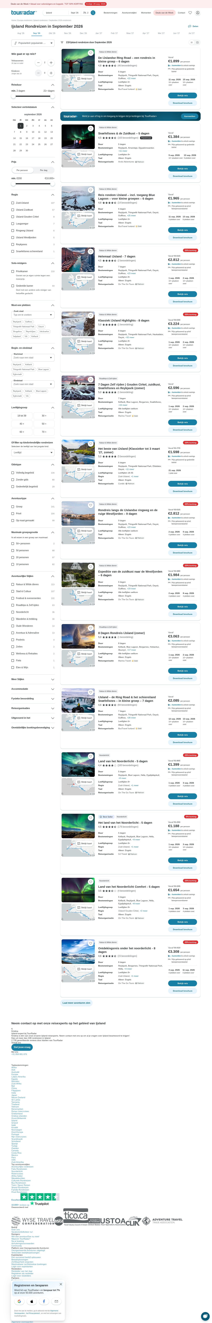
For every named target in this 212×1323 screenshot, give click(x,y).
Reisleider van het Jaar (21, 1271)
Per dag (43, 170)
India (13, 1093)
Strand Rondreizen (20, 1187)
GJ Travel (122, 854)
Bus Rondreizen (18, 1183)
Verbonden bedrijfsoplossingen (25, 1252)
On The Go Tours (126, 284)
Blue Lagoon (43, 369)
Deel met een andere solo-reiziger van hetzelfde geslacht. (33, 292)
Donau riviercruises (20, 1111)
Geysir (41, 327)
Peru (13, 1157)
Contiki (121, 483)
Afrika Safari (16, 1176)
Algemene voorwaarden (22, 1322)
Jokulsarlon (44, 331)
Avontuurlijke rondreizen (22, 1167)
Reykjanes (21, 244)
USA (13, 1160)
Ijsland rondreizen (41, 20)
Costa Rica (16, 1153)
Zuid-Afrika (16, 1083)
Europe (14, 1074)
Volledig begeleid (25, 472)
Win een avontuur (25, 1236)
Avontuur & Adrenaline (27, 633)
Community (16, 1246)
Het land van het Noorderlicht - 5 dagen (125, 822)
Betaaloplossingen (19, 1259)
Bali (13, 1086)
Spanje (14, 1143)
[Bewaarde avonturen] (190, 13)
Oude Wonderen (24, 626)
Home (13, 20)
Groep (19, 506)
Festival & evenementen (28, 598)
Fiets (18, 660)
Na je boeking (17, 1241)
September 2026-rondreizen (60, 20)
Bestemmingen (110, 13)
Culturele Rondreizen (21, 1180)
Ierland (14, 1123)
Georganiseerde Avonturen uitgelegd (28, 1250)
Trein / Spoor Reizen (20, 1185)
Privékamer (22, 271)
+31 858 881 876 (19, 1054)
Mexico (14, 1155)
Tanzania (15, 1102)
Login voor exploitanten (22, 1266)
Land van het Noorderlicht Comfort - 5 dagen (129, 886)
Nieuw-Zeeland (18, 1097)
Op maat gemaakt (25, 520)
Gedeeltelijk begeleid (27, 486)
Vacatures (22, 1232)
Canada (15, 1150)
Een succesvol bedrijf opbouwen (26, 1257)
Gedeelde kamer (24, 286)
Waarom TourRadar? (20, 1239)
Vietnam (15, 1107)
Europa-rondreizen (24, 20)
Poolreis (20, 639)
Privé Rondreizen (19, 1192)
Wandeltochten (18, 1178)
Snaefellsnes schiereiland (29, 251)
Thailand (15, 1104)
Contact (181, 13)
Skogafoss (17, 331)
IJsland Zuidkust (24, 210)
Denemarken (17, 1109)
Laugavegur (22, 223)
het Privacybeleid (33, 1313)
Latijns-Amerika (18, 1077)
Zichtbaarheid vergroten (22, 1262)
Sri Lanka (15, 1100)
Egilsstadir (17, 374)
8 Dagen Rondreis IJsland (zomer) (121, 633)
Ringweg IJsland (24, 230)
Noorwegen (16, 1130)
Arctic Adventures (126, 162)
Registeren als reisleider (22, 1273)
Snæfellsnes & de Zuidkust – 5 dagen (123, 133)
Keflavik (34, 336)
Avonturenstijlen (129, 13)
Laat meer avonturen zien (76, 1003)
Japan (14, 1095)
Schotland (15, 1141)
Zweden (15, 1148)
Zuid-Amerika (17, 1162)
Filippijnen (16, 1090)
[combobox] (33, 314)
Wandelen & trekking (26, 619)
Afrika (14, 1067)
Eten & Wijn (22, 667)
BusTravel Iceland (126, 89)
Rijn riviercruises (18, 1137)
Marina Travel (124, 416)
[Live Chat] (205, 1316)
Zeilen (19, 646)
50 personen (22, 550)
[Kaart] (197, 42)
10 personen (22, 564)
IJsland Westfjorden (26, 237)
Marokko (15, 1081)
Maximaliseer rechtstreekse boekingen (29, 1264)
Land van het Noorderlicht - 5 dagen (123, 761)
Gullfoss (28, 322)
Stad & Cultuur (23, 591)
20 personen (22, 557)
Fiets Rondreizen (19, 1169)
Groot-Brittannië (18, 1118)
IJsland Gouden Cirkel (128, 911)
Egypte (14, 1079)
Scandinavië (16, 1139)
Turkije (14, 1146)
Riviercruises (17, 1173)
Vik (26, 336)
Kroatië (14, 1127)
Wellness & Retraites (26, 653)
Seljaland (17, 336)
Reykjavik (17, 322)
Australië (15, 1072)
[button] (182, 65)
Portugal (15, 1134)
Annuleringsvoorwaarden (22, 1243)
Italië (13, 1125)
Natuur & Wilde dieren (27, 584)
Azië (13, 1070)
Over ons (15, 1229)
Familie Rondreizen (20, 1190)
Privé (18, 513)
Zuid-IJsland (124, 476)
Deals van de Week (164, 13)
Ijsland (14, 1120)
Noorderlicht (22, 612)
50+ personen (23, 543)
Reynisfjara (30, 331)
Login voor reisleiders (21, 1276)
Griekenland (16, 1113)
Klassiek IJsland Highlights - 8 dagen (123, 320)
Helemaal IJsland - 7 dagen (116, 256)
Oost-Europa (17, 1132)
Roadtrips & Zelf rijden (27, 605)
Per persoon (22, 170)
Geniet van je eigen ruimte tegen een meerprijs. (33, 277)
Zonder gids (22, 479)
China (14, 1088)
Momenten (146, 13)
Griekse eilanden (19, 1116)
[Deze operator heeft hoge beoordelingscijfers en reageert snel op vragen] (139, 89)
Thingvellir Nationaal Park (23, 327)
